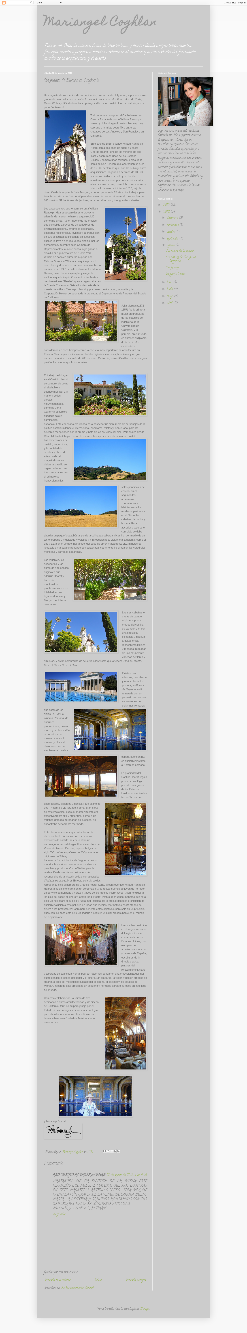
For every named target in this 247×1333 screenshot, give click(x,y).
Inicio (98, 1280)
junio (170, 289)
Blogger (144, 1308)
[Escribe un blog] (108, 1151)
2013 (166, 205)
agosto (171, 245)
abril (170, 303)
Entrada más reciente (57, 1280)
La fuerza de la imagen (180, 251)
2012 (167, 212)
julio (170, 282)
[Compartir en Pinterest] (118, 1151)
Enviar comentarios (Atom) (77, 1288)
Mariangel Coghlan (100, 23)
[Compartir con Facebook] (115, 1151)
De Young (172, 267)
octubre (171, 231)
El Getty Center (175, 274)
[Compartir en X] (111, 1151)
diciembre (173, 218)
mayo (170, 296)
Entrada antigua (136, 1280)
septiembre (173, 238)
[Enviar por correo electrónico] (104, 1151)
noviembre (173, 225)
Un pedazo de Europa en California (181, 259)
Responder (59, 1214)
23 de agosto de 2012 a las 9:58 (127, 1175)
